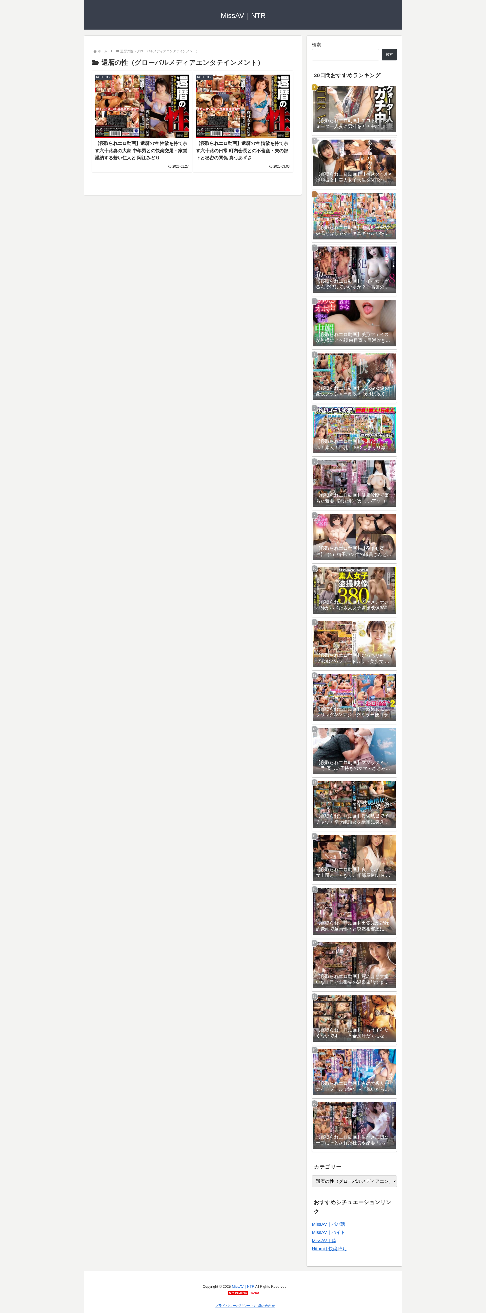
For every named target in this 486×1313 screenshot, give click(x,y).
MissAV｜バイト (328, 1232)
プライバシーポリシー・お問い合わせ (245, 1306)
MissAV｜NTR (243, 1286)
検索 (316, 44)
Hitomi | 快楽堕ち (329, 1248)
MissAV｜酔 (324, 1240)
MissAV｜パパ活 (328, 1224)
